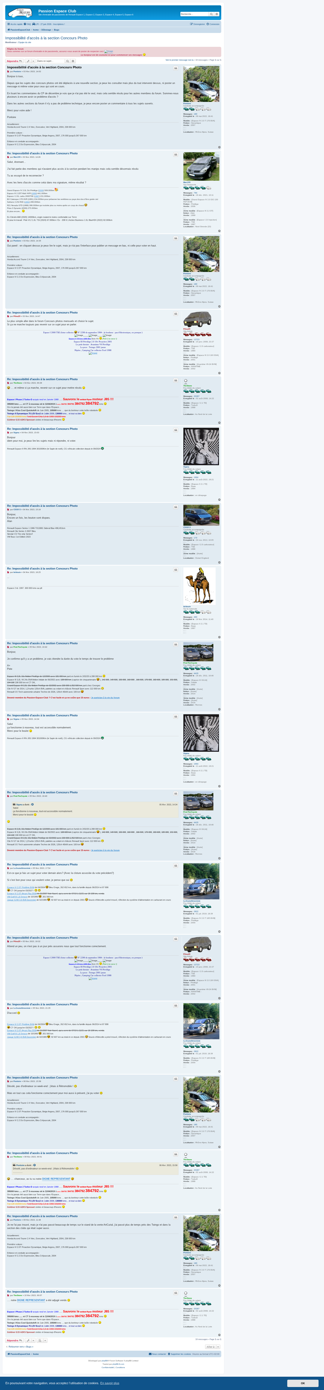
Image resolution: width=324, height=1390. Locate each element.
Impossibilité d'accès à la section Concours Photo (46, 38)
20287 (197, 396)
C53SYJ (187, 527)
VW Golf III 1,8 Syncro (17, 897)
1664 (196, 477)
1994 (27, 202)
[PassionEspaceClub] (22, 12)
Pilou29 (186, 329)
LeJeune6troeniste (191, 901)
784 (195, 193)
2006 (41, 190)
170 (195, 538)
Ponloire (187, 103)
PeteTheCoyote (190, 663)
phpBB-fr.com (118, 1364)
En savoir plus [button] (109, 1383)
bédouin (187, 606)
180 (195, 114)
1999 (34, 193)
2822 (196, 911)
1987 (37, 196)
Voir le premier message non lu (180, 60)
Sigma (186, 467)
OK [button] (303, 1383)
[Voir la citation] (32, 804)
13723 (197, 339)
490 (195, 617)
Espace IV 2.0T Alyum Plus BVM (22, 893)
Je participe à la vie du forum (105, 697)
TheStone (187, 386)
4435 (196, 673)
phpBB (105, 1361)
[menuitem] (27, 24)
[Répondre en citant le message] (175, 68)
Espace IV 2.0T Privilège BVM (20, 887)
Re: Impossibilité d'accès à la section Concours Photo (42, 153)
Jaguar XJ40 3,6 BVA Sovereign (21, 900)
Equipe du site (24, 42)
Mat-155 (186, 182)
